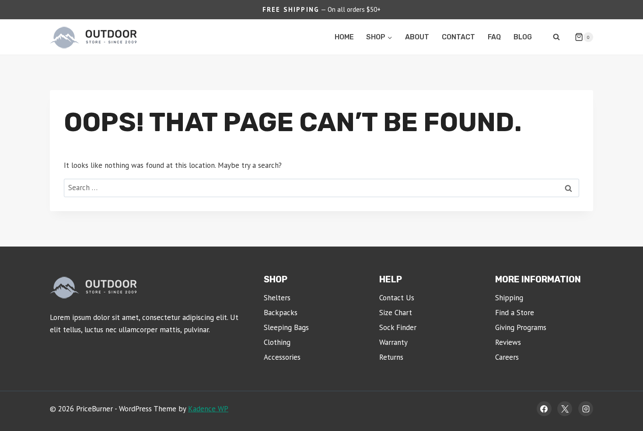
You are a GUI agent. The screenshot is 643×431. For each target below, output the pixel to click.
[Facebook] (544, 408)
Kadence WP (208, 409)
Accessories (282, 357)
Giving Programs (520, 327)
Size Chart (395, 312)
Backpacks (280, 312)
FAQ (494, 37)
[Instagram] (585, 408)
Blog (523, 37)
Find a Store (514, 312)
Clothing (277, 342)
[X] (564, 408)
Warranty (393, 342)
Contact (458, 37)
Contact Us (396, 297)
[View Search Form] (556, 37)
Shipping (509, 297)
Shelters (277, 297)
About (417, 37)
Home (344, 37)
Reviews (508, 342)
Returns (391, 357)
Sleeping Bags (286, 327)
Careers (507, 357)
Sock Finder (397, 327)
